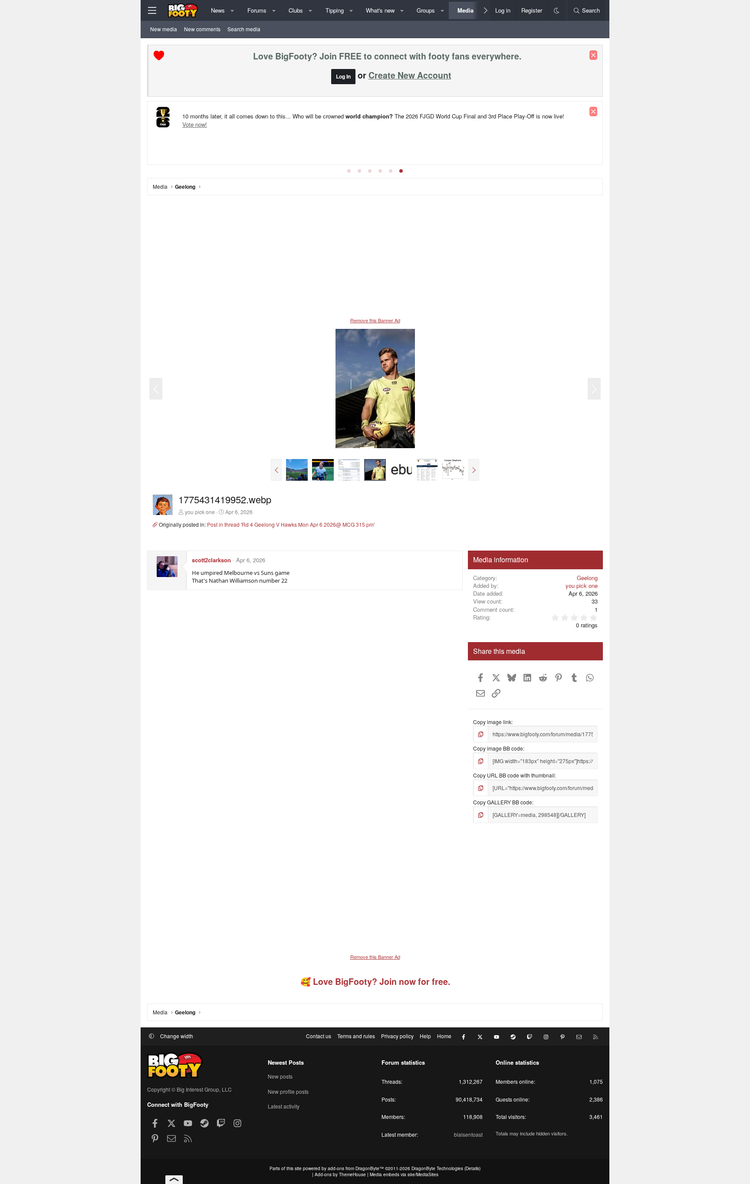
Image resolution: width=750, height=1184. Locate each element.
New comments (202, 29)
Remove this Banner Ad (375, 320)
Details (472, 1168)
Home (444, 1036)
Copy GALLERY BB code (502, 802)
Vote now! (194, 124)
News (218, 10)
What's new (380, 10)
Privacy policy (397, 1036)
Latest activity (283, 1106)
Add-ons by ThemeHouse (340, 1174)
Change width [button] (176, 1036)
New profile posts (288, 1091)
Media (465, 10)
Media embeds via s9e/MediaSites (404, 1174)
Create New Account (409, 75)
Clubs (296, 10)
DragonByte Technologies (437, 1168)
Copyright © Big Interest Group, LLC (189, 1089)
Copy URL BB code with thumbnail (514, 775)
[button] (232, 10)
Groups (426, 10)
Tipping (335, 10)
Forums (256, 10)
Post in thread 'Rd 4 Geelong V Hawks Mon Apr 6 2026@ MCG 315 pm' (291, 524)
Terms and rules (356, 1036)
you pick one (200, 511)
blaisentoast (468, 1134)
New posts (280, 1076)
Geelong (587, 578)
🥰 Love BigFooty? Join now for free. (375, 981)
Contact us (318, 1036)
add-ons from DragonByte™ (356, 1168)
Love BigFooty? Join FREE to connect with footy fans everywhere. (387, 56)
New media (163, 29)
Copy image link (492, 721)
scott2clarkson (211, 560)
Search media (243, 29)
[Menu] (151, 10)
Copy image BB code (498, 748)
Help (425, 1036)
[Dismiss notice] (593, 55)
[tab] (349, 170)
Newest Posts (286, 1062)
